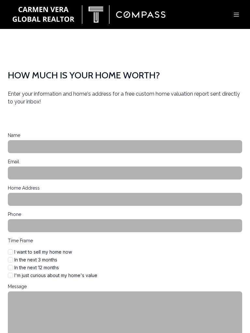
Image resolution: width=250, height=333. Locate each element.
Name (14, 135)
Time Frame (20, 240)
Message (17, 286)
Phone (14, 214)
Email (13, 161)
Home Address (24, 188)
